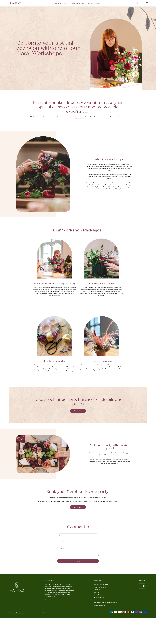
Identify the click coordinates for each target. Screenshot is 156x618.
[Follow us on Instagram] (144, 585)
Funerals (89, 3)
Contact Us (97, 589)
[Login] (142, 3)
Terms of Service (99, 597)
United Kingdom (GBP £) (17, 612)
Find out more (49, 600)
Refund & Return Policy (101, 584)
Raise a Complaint (99, 605)
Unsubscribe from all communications (105, 602)
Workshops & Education (77, 3)
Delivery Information (100, 587)
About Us (96, 592)
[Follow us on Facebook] (139, 585)
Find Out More (78, 411)
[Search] (138, 3)
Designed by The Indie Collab (47, 611)
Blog (95, 600)
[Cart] (146, 3)
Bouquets (98, 3)
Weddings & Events (61, 3)
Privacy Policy (98, 594)
